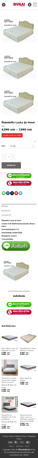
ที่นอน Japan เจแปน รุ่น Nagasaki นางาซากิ (10, 349)
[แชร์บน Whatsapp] (4, 193)
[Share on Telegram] (20, 193)
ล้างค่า (34, 141)
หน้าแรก (11, 446)
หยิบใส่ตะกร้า (11, 165)
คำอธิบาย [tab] (5, 206)
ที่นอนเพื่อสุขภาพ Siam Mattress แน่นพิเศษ (28, 349)
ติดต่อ (27, 446)
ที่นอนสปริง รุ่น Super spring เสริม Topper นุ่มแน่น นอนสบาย (9, 380)
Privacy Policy (8, 436)
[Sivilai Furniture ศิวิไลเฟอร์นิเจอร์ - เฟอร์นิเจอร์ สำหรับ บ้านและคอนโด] (19, 4)
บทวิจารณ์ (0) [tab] (6, 215)
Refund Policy (21, 436)
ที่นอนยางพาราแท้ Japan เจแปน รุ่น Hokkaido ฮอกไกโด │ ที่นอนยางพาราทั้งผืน (28, 418)
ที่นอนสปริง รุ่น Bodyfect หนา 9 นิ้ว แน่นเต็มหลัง (9, 417)
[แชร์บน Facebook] (8, 193)
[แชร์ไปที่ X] (12, 193)
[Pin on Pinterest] (16, 193)
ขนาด (3, 146)
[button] (3, 5)
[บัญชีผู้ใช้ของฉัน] (29, 5)
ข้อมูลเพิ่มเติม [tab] (6, 211)
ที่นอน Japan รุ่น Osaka (25, 379)
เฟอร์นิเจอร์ (19, 446)
